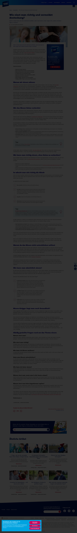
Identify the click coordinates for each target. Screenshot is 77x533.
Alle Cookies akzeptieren (34, 522)
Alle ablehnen (35, 525)
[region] (21, 525)
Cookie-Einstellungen (34, 528)
